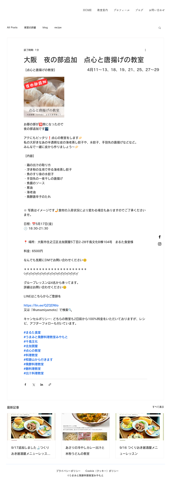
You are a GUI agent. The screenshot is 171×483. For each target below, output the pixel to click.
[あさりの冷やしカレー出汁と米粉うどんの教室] (85, 426)
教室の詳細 (30, 27)
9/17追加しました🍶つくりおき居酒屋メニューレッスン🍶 (30, 451)
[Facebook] (159, 237)
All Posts (12, 27)
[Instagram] (159, 244)
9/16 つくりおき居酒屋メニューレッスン (139, 450)
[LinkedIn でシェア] (41, 384)
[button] (159, 27)
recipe (57, 27)
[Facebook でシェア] (25, 384)
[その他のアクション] (145, 50)
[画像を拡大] (44, 97)
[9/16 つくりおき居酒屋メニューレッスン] (140, 426)
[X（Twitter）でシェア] (33, 384)
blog (45, 27)
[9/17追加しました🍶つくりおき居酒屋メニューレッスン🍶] (31, 426)
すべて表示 (158, 407)
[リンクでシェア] (49, 384)
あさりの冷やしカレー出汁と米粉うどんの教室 (85, 450)
